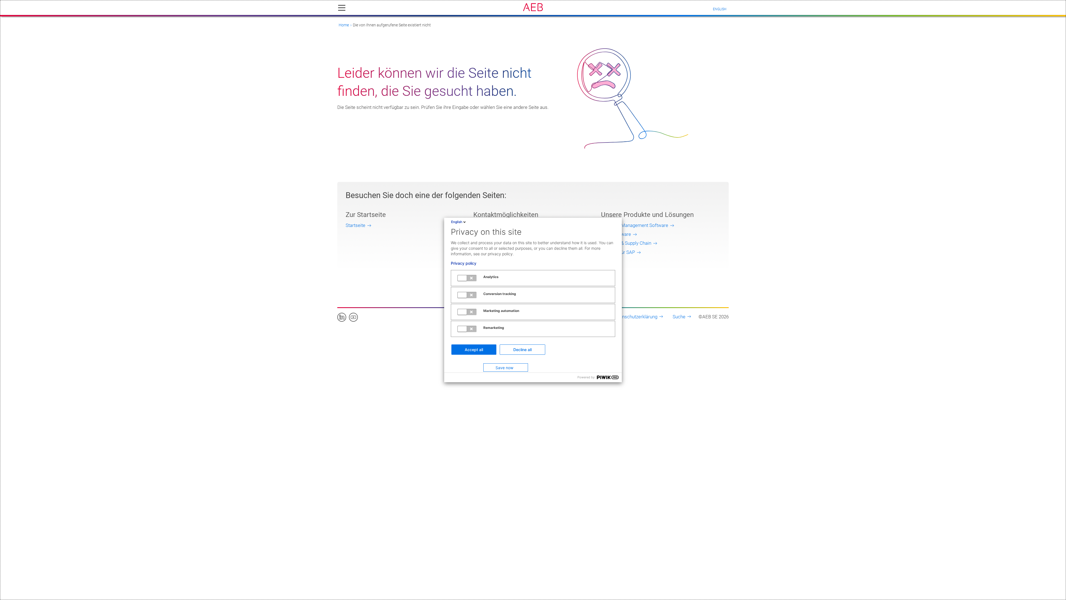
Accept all (474, 349)
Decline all (522, 349)
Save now (504, 367)
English (456, 222)
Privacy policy (463, 263)
